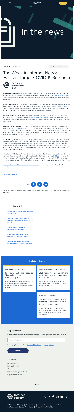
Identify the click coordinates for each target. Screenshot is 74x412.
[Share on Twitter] (39, 184)
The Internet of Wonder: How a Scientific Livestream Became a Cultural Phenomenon (52, 302)
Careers (31, 407)
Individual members (13, 366)
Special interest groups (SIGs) (17, 372)
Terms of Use (42, 405)
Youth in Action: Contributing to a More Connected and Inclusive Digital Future (20, 221)
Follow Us (39, 407)
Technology (7, 174)
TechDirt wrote (42, 143)
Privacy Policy (49, 345)
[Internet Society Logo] (16, 396)
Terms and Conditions (34, 345)
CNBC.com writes (59, 156)
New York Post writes (60, 106)
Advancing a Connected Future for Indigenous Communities (18, 229)
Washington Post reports (61, 95)
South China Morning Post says (39, 117)
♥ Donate (63, 3)
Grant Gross (21, 83)
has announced (51, 139)
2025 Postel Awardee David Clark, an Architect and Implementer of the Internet (53, 275)
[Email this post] (45, 184)
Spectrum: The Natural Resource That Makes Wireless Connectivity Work (19, 275)
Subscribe (18, 351)
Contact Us (22, 407)
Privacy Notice (30, 405)
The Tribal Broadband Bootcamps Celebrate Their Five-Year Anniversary (19, 243)
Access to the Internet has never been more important (20, 165)
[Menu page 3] (38, 384)
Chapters (10, 369)
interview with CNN (13, 128)
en (53, 67)
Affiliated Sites (49, 407)
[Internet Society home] (37, 3)
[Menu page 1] (35, 384)
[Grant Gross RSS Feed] (15, 88)
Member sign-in (12, 363)
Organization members (14, 375)
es (65, 67)
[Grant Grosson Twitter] (12, 88)
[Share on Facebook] (33, 184)
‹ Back (28, 184)
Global (14, 174)
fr (59, 67)
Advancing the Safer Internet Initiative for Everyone (20, 213)
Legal (50, 405)
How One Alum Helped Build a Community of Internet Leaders (17, 236)
